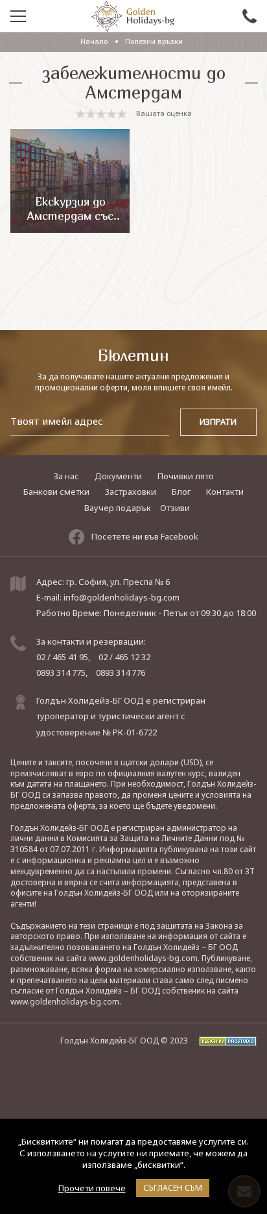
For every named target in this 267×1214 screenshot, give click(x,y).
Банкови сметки (56, 491)
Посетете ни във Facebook (144, 536)
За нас (66, 476)
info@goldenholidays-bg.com (122, 597)
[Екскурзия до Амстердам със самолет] (69, 181)
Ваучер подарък (117, 508)
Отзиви (175, 508)
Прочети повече (92, 1188)
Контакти (225, 491)
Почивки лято (185, 476)
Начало (94, 41)
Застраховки (130, 491)
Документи (118, 476)
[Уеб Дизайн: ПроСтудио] (223, 1040)
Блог (181, 491)
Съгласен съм (172, 1187)
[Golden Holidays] (132, 16)
